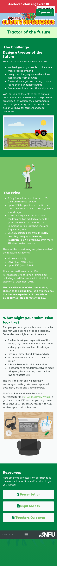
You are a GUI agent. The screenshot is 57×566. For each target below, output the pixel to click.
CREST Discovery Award (36, 397)
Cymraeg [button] (45, 12)
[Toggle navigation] (26, 534)
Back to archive (45, 8)
